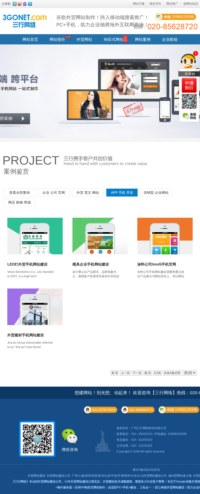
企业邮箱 (170, 39)
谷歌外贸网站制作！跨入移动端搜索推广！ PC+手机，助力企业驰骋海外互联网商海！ (102, 21)
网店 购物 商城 (19, 202)
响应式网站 (113, 39)
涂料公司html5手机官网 (156, 264)
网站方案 (139, 3)
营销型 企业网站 (156, 193)
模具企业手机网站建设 (90, 264)
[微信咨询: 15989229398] (189, 85)
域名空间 (155, 3)
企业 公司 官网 (53, 193)
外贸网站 (84, 39)
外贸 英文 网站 (88, 193)
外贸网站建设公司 (58, 475)
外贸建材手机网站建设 (25, 335)
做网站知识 (190, 3)
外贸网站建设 (36, 475)
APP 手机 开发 (122, 193)
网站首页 (30, 39)
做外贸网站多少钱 (180, 475)
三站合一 (145, 487)
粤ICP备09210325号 (146, 470)
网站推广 (172, 3)
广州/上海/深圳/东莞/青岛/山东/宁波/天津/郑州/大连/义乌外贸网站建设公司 (119, 475)
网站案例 (142, 39)
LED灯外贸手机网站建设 (27, 264)
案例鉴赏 (16, 171)
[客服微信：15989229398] (189, 116)
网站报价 (57, 39)
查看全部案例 (19, 193)
